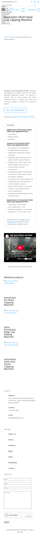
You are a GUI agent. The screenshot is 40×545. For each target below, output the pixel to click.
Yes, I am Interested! (15, 110)
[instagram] (34, 5)
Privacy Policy (25, 534)
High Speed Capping (29, 117)
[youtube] (34, 2)
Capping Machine (16, 117)
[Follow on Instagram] (16, 423)
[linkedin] (38, 2)
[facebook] (31, 2)
